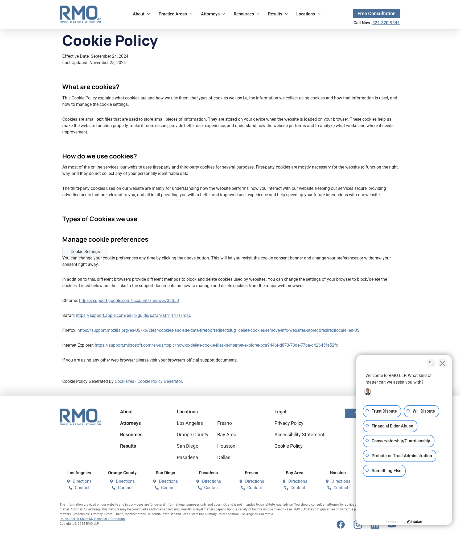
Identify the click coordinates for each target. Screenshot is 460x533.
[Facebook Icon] (340, 524)
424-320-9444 (386, 22)
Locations (305, 13)
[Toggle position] (431, 363)
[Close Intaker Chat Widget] (442, 363)
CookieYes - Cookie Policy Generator (148, 381)
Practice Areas (173, 13)
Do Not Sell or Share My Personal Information (92, 519)
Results (275, 13)
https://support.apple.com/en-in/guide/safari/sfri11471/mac (133, 315)
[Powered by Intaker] (415, 521)
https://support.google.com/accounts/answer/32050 (129, 300)
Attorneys (210, 13)
